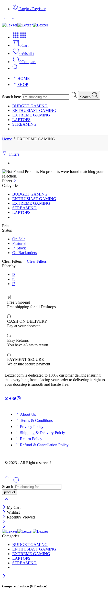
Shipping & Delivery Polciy (42, 432)
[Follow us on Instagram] (18, 399)
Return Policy (31, 439)
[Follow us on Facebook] (10, 399)
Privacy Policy (31, 426)
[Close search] (6, 502)
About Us (28, 414)
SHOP (22, 84)
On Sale (18, 239)
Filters (13, 154)
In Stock (19, 248)
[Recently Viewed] (16, 482)
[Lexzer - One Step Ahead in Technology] (25, 25)
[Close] (15, 181)
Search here (12, 97)
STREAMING (24, 124)
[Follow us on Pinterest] (14, 399)
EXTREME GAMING (31, 115)
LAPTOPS (21, 119)
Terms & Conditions (36, 420)
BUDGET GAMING (30, 106)
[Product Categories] (15, 37)
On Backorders (24, 252)
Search (86, 97)
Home (7, 139)
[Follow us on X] (6, 399)
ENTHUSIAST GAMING (34, 110)
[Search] (15, 68)
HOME (23, 78)
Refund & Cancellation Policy (44, 445)
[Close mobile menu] (4, 527)
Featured (19, 243)
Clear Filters (37, 261)
